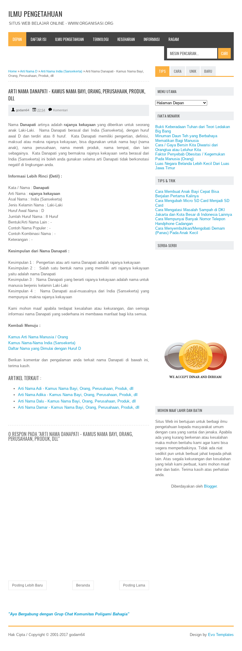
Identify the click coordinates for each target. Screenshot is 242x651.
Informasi (152, 39)
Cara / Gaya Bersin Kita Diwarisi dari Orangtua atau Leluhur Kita (186, 147)
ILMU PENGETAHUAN (35, 13)
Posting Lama (134, 585)
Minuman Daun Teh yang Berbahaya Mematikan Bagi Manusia (186, 138)
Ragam (174, 39)
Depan (17, 39)
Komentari (60, 110)
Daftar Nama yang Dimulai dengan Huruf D (44, 348)
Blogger (210, 486)
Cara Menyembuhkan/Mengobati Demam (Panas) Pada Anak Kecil (190, 230)
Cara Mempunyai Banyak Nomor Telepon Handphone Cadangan (190, 221)
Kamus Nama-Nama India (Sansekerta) (41, 343)
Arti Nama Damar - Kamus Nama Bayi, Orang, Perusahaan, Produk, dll (78, 407)
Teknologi (101, 39)
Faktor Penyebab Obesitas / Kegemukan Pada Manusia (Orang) (190, 156)
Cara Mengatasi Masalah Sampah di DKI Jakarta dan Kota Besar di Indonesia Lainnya (193, 212)
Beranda (83, 585)
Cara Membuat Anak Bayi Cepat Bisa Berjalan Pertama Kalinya (187, 193)
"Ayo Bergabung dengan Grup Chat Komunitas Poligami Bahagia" (68, 614)
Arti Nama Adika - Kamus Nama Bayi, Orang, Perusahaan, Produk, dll (78, 394)
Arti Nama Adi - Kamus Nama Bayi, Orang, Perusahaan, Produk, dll (75, 388)
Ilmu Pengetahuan (69, 39)
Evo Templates (221, 634)
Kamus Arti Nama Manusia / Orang (38, 337)
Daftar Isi (38, 39)
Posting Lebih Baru (27, 585)
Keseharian (126, 39)
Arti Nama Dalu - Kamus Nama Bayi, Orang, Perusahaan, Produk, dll (77, 401)
